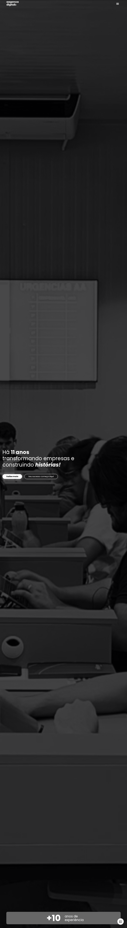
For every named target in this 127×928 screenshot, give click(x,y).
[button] (117, 4)
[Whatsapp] (120, 921)
